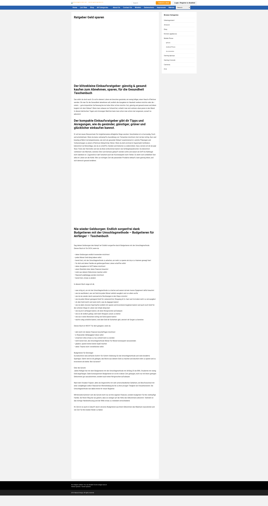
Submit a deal (163, 3)
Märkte (171, 7)
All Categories (102, 7)
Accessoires (170, 51)
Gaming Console (169, 60)
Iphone (168, 42)
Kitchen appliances (170, 34)
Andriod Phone (170, 47)
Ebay (165, 29)
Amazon (167, 25)
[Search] (153, 3)
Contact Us (127, 7)
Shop (92, 7)
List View (83, 7)
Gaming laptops (169, 56)
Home (75, 7)
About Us (116, 7)
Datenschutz (149, 7)
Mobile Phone (168, 38)
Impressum (161, 7)
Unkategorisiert (169, 20)
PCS (165, 69)
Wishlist (138, 7)
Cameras (167, 65)
